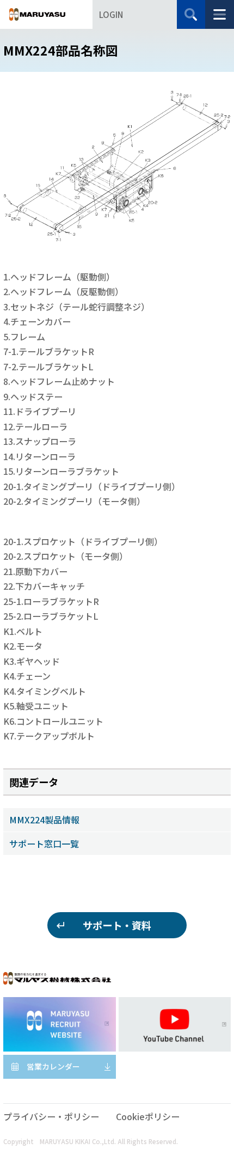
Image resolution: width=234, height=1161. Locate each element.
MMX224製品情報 (44, 819)
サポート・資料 (117, 925)
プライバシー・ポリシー (51, 1116)
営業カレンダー (53, 1066)
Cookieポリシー (148, 1116)
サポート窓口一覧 (44, 843)
